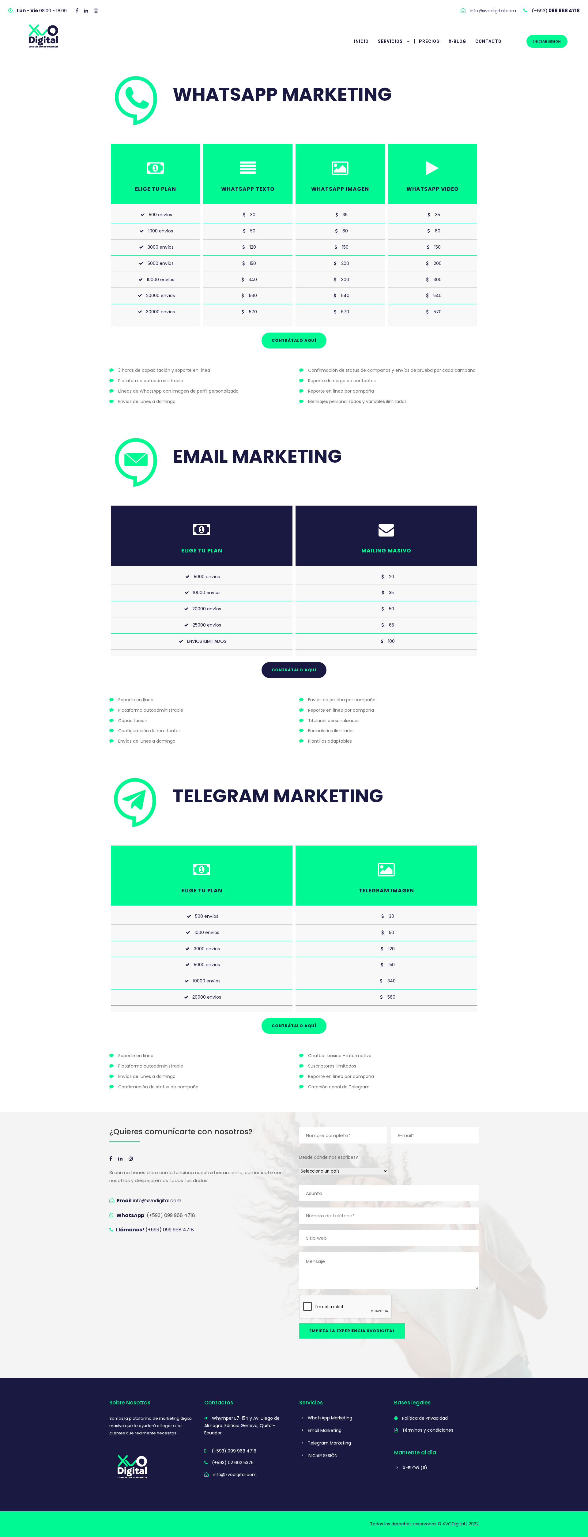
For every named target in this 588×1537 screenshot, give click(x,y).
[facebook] (77, 10)
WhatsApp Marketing (330, 1418)
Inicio (361, 41)
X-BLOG (457, 41)
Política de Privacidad (425, 1418)
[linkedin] (86, 10)
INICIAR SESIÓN (322, 1455)
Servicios (390, 41)
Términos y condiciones (427, 1430)
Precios (429, 41)
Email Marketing (324, 1430)
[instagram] (96, 10)
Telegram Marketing (329, 1443)
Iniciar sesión (547, 41)
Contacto (488, 41)
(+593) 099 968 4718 (171, 1215)
